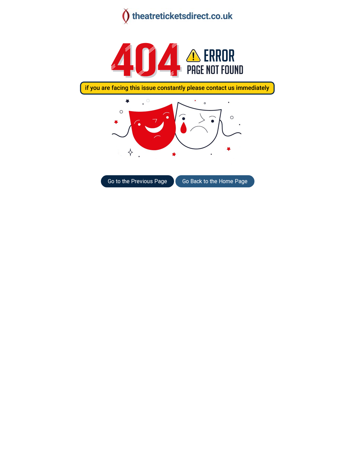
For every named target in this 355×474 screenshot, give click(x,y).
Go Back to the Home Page (215, 181)
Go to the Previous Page (137, 181)
